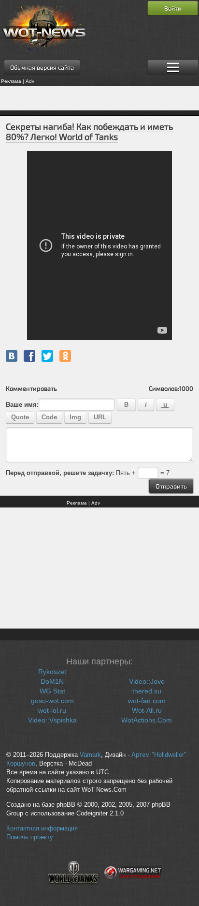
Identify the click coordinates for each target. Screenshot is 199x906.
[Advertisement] (99, 98)
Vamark (90, 755)
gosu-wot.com (52, 701)
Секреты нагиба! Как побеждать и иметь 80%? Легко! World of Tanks (89, 131)
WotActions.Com (146, 720)
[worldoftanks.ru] (73, 889)
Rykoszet (52, 672)
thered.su (146, 691)
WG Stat (52, 691)
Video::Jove (147, 681)
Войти (172, 8)
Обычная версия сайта (42, 67)
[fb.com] (29, 356)
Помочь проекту (29, 837)
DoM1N (52, 681)
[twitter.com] (47, 356)
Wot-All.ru (147, 710)
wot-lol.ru (52, 710)
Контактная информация (42, 828)
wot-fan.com (147, 701)
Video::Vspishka (52, 720)
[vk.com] (11, 356)
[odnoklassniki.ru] (65, 356)
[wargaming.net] (133, 889)
